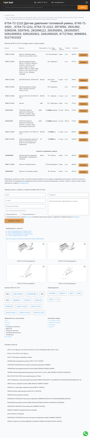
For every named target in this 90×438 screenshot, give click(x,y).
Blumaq (52, 293)
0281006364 (31, 294)
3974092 (27, 300)
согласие (28, 217)
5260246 (9, 306)
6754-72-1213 (25, 312)
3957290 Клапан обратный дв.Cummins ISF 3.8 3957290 (24, 391)
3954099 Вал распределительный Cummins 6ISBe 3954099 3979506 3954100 (30, 368)
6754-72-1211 (36, 306)
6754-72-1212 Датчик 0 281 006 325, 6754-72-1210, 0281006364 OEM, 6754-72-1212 (33, 349)
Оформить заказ (14, 221)
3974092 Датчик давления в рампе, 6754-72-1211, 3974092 (25, 361)
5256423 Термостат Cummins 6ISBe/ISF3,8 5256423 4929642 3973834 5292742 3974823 (34, 421)
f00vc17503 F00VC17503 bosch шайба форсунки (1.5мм (24, 376)
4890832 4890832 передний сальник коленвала (22, 410)
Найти (83, 7)
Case (6, 320)
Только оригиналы (28, 214)
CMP (71, 293)
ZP (58, 299)
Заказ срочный (11, 214)
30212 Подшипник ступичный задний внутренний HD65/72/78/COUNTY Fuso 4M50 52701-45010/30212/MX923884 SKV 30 (44, 380)
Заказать (83, 55)
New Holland (8, 336)
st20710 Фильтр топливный (15, 413)
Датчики (51, 326)
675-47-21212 (10, 312)
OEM (50, 299)
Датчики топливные (54, 322)
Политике (76, 217)
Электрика (52, 324)
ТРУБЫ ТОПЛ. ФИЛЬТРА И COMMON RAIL (20, 234)
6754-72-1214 (39, 312)
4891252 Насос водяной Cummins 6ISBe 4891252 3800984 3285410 (27, 383)
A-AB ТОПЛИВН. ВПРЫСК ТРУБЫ (17, 235)
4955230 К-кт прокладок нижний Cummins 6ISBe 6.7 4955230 (26, 387)
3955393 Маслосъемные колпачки (17, 395)
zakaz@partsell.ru (24, 183)
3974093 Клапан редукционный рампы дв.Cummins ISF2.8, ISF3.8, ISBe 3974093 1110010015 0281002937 (39, 372)
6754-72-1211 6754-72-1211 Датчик (17, 353)
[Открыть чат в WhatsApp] (85, 433)
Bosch (62, 293)
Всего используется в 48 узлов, (25, 238)
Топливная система (55, 320)
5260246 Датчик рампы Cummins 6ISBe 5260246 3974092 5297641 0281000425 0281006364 (35, 402)
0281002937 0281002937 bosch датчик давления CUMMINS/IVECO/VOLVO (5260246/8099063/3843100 (39, 398)
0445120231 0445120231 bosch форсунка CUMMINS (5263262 (26, 406)
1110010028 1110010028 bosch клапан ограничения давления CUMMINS (28, 365)
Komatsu (7, 324)
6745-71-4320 (22, 306)
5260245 (38, 300)
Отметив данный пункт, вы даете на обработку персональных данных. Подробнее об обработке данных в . (43, 217)
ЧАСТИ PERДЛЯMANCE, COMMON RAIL (19, 231)
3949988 (16, 300)
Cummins (7, 322)
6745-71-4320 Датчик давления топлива (19, 357)
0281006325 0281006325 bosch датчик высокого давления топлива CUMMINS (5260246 (34, 417)
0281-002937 (18, 294)
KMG (79, 293)
